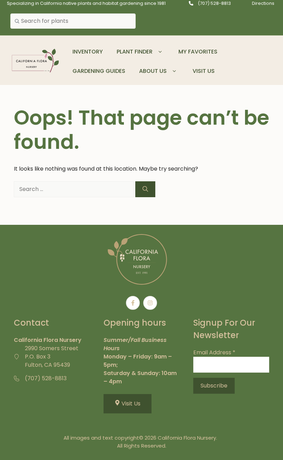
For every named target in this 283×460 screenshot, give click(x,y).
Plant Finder (135, 52)
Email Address (214, 352)
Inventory (87, 52)
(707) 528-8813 (214, 3)
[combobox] (73, 21)
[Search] (145, 189)
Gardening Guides (98, 71)
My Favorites (197, 52)
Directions (263, 3)
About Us (153, 71)
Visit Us (204, 71)
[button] (160, 52)
